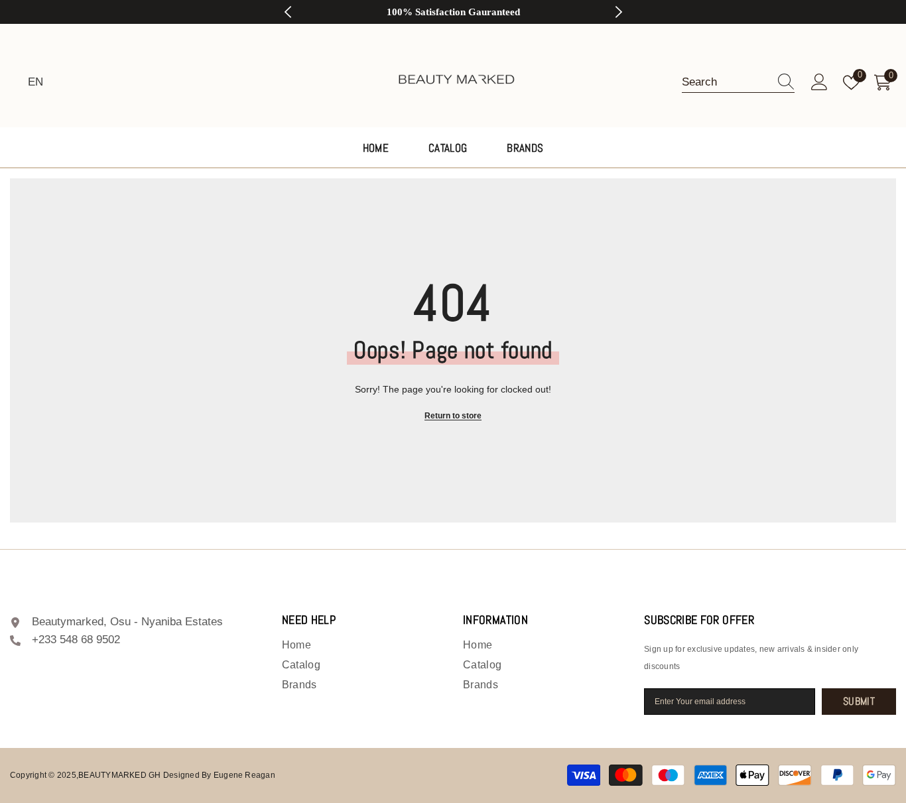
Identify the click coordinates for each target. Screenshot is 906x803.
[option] (453, 12)
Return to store (453, 415)
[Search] (738, 82)
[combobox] (725, 82)
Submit (859, 701)
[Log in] (819, 82)
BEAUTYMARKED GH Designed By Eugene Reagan (176, 775)
